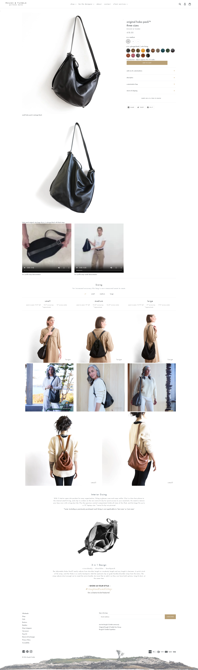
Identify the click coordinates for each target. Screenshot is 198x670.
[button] (151, 76)
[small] (62, 485)
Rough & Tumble (31, 657)
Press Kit (24, 634)
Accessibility (25, 643)
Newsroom (25, 631)
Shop (23, 616)
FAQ (23, 619)
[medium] (49, 411)
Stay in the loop (103, 613)
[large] (49, 362)
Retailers (24, 625)
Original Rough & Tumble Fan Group (110, 627)
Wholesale (25, 613)
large (112, 294)
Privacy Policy (26, 640)
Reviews (24, 622)
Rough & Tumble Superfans (107, 629)
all (85, 294)
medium (102, 294)
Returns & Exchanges (28, 637)
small (93, 294)
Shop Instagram (27, 628)
